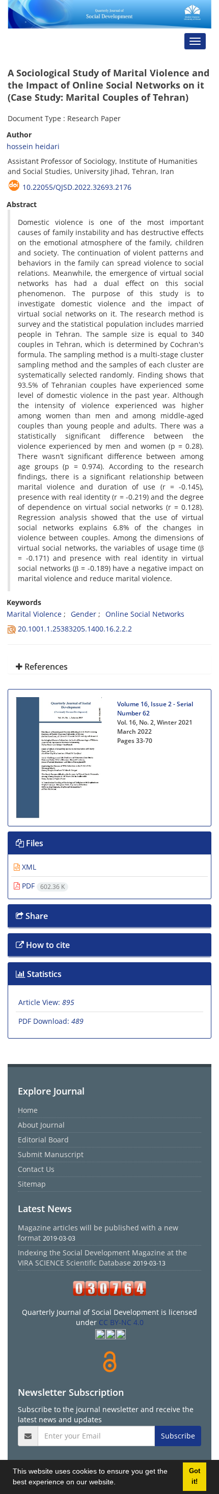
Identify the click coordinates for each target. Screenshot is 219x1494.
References (45, 666)
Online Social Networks (144, 614)
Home (28, 1110)
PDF (42, 885)
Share (35, 916)
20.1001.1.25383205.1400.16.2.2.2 (75, 629)
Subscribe (178, 1436)
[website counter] (109, 1288)
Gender (83, 614)
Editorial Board (43, 1139)
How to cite (47, 945)
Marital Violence (34, 614)
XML (28, 867)
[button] (119, 1483)
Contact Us (36, 1169)
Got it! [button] (194, 1476)
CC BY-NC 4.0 (121, 1322)
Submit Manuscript (51, 1154)
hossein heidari (33, 146)
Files (33, 843)
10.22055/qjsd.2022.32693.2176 (76, 187)
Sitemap (32, 1184)
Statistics (43, 974)
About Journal (41, 1125)
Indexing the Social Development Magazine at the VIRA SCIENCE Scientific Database (102, 1258)
